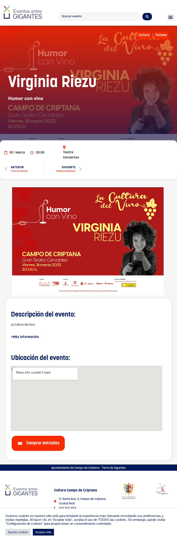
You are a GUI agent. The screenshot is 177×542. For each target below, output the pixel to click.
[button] (170, 17)
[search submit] (147, 16)
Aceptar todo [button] (43, 532)
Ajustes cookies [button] (18, 532)
